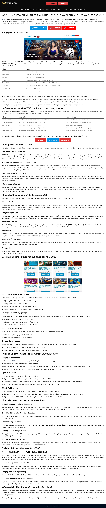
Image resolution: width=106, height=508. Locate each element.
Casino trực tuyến (30, 9)
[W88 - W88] (23, 3)
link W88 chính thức (15, 361)
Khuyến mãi (81, 9)
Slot (75, 9)
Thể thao (40, 9)
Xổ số (70, 9)
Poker (59, 9)
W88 (22, 9)
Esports (47, 9)
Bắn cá (53, 9)
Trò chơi (64, 9)
